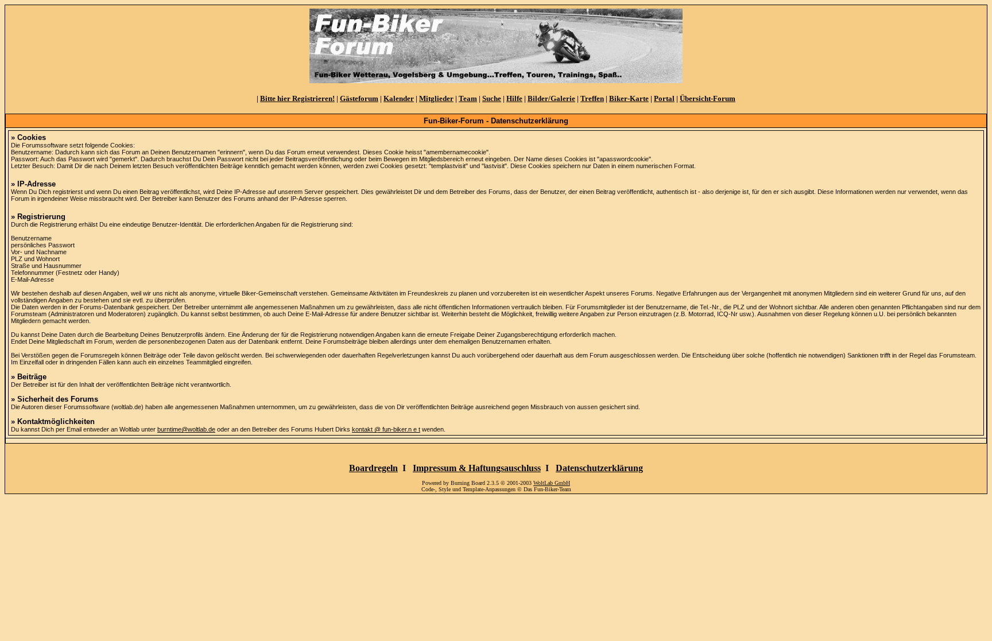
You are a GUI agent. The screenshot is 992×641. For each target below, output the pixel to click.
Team (468, 98)
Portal (664, 98)
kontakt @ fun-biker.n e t (386, 429)
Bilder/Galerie (551, 98)
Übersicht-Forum (707, 98)
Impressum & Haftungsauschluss (477, 468)
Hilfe (514, 98)
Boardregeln (373, 468)
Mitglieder (436, 98)
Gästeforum (359, 98)
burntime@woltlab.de (186, 429)
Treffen (592, 98)
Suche (491, 98)
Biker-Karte (629, 98)
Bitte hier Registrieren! (297, 98)
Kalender (398, 98)
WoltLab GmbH (551, 483)
